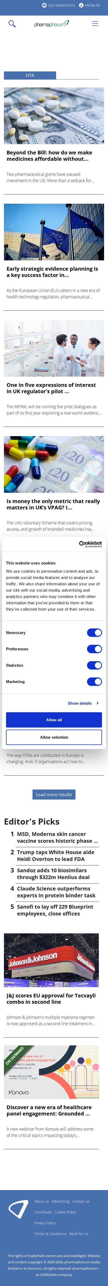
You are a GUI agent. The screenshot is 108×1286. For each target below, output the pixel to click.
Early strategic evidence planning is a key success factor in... (52, 272)
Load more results (54, 794)
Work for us (78, 1233)
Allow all (54, 720)
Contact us (81, 1201)
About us (41, 1201)
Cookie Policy (65, 1212)
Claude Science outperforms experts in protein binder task (56, 892)
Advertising (60, 1201)
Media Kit (92, 5)
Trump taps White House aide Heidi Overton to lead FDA (55, 856)
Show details (80, 703)
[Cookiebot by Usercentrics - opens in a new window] (79, 544)
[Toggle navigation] (13, 24)
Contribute (43, 1212)
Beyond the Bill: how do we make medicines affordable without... (49, 155)
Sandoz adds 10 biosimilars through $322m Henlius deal (53, 874)
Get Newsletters (61, 5)
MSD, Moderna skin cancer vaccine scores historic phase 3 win (56, 840)
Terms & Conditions (50, 1233)
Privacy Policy (45, 1222)
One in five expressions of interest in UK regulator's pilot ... (51, 388)
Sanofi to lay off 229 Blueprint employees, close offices (55, 910)
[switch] (94, 649)
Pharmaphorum (18, 1209)
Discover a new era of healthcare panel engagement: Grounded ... (49, 1110)
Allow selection (54, 737)
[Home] (52, 23)
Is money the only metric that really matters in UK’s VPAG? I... (53, 504)
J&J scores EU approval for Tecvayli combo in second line (51, 998)
